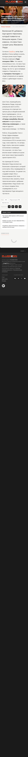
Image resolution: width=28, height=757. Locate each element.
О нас (3, 277)
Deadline (12, 51)
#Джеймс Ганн (5, 202)
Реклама (4, 281)
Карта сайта (5, 279)
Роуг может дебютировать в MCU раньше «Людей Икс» (13, 216)
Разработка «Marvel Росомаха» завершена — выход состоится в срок (14, 226)
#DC (6, 199)
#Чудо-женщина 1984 (15, 199)
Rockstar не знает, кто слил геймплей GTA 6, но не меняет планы (13, 221)
